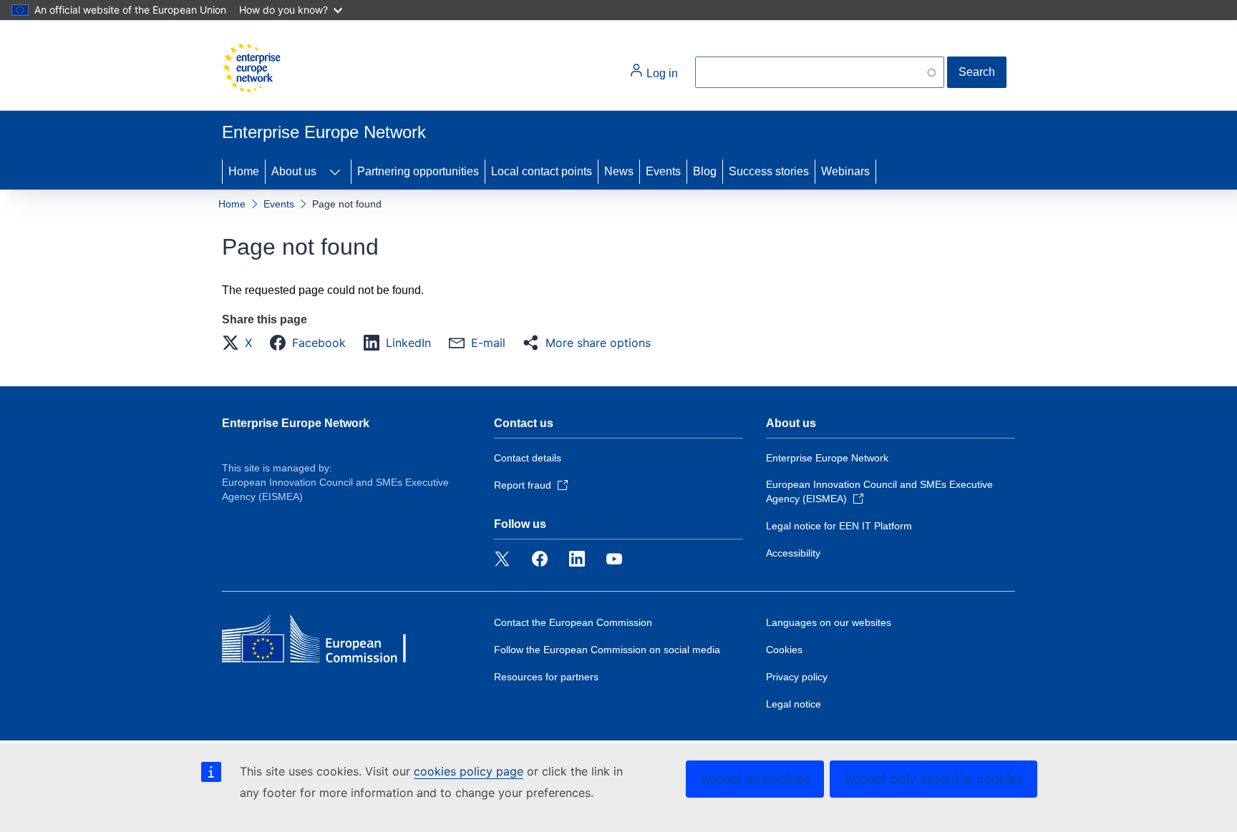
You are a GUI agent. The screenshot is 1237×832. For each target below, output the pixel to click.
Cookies (784, 649)
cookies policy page (468, 771)
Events (663, 171)
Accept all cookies (755, 778)
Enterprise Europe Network (295, 423)
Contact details (527, 458)
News (619, 171)
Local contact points (541, 171)
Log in (661, 73)
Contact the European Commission (573, 622)
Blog (705, 171)
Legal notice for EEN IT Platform (839, 526)
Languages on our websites (828, 622)
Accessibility (793, 553)
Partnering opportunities (418, 171)
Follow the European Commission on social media (607, 649)
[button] (241, 342)
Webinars (845, 171)
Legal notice (793, 704)
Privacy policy (797, 676)
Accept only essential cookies (933, 778)
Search (977, 72)
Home (243, 171)
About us (293, 171)
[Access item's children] (335, 172)
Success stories (769, 171)
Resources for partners (546, 676)
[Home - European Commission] (251, 68)
